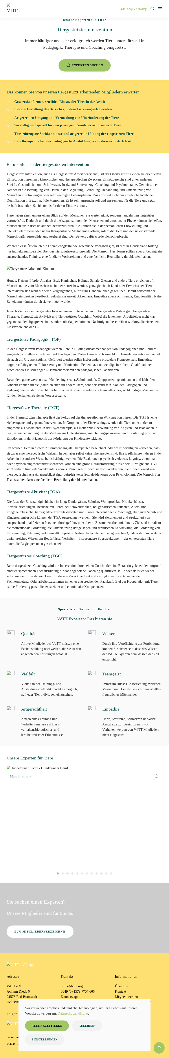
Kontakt (120, 991)
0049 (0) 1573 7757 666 (78, 991)
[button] (152, 9)
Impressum (13, 1037)
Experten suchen (87, 65)
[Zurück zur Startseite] (13, 9)
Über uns (121, 986)
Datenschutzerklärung (73, 1013)
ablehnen (87, 1025)
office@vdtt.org (134, 9)
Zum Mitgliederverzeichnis (40, 931)
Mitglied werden (126, 997)
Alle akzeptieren (47, 1025)
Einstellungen (45, 1039)
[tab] (58, 873)
